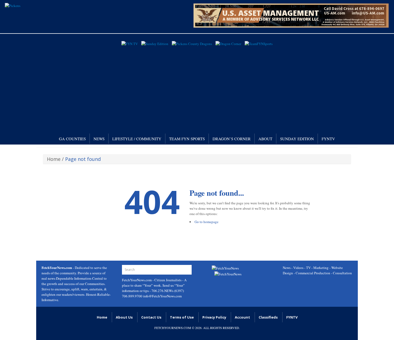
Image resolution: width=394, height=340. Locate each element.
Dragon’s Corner (232, 138)
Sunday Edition (297, 138)
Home (54, 159)
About (265, 138)
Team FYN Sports (187, 138)
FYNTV (328, 138)
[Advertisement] (197, 87)
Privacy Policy (214, 317)
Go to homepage (206, 221)
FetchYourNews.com (137, 280)
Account (242, 317)
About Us (124, 317)
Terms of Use (182, 317)
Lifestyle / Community (136, 138)
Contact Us (151, 317)
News (99, 138)
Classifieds (268, 317)
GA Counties (72, 138)
